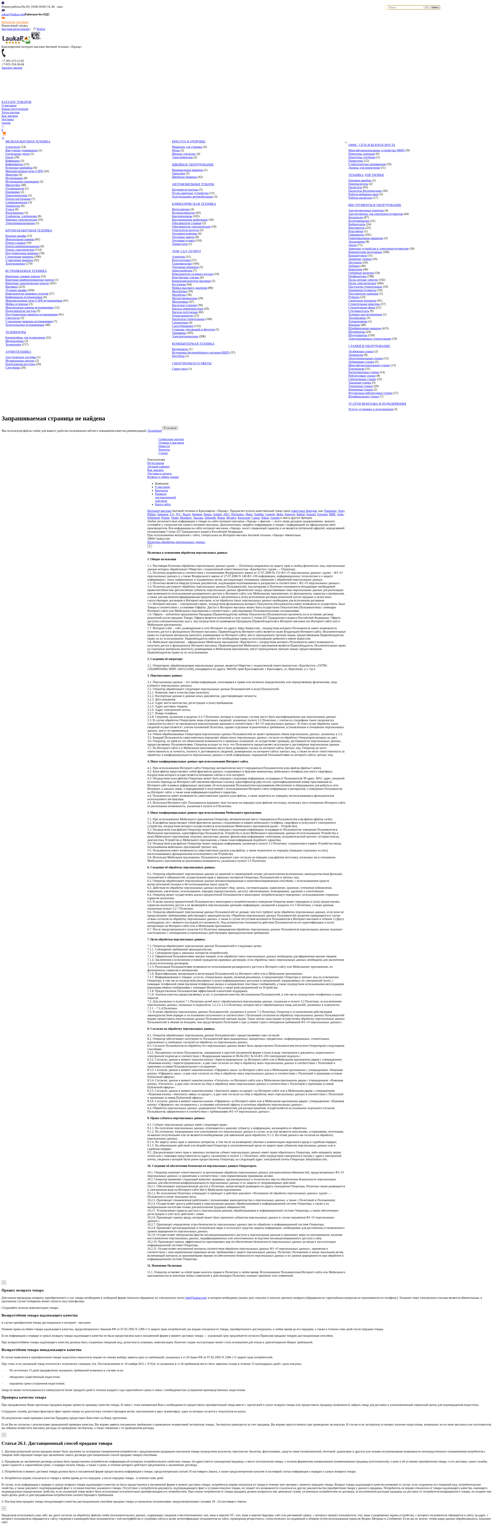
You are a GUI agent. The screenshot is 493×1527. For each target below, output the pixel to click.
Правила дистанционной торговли (165, 497)
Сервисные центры (171, 439)
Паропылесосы (358, 183)
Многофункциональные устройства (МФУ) (376, 150)
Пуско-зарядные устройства (190, 193)
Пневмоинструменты (362, 290)
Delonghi (210, 517)
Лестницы (355, 262)
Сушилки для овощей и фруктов (193, 329)
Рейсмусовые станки (362, 375)
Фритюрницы (14, 212)
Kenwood (244, 517)
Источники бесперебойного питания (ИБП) (201, 352)
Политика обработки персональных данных (176, 542)
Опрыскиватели (182, 315)
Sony (341, 510)
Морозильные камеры (19, 239)
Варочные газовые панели (22, 276)
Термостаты (180, 244)
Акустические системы (20, 357)
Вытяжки (11, 286)
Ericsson (322, 514)
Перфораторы (357, 276)
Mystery (231, 517)
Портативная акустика (20, 364)
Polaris (165, 517)
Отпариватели (14, 188)
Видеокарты (180, 349)
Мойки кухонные (16, 304)
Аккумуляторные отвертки (366, 210)
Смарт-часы (180, 368)
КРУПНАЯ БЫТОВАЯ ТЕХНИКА (28, 230)
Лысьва (198, 517)
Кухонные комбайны (19, 167)
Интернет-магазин (159, 510)
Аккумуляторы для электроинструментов (375, 214)
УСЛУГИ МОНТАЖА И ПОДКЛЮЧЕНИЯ (377, 403)
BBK (332, 514)
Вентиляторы (181, 209)
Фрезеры (354, 324)
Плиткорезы (356, 368)
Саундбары (12, 367)
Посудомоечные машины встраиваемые (31, 314)
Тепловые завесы (183, 237)
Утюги (9, 209)
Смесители (12, 317)
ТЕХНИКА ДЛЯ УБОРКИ (366, 175)
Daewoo (290, 514)
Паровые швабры (359, 180)
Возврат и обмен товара (163, 477)
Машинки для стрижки (187, 146)
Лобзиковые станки (361, 361)
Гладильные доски (17, 153)
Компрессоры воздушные (365, 252)
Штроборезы (356, 331)
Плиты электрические (19, 249)
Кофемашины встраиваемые (24, 297)
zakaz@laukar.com (13, 14)
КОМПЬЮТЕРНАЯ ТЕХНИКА (193, 343)
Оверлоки (178, 173)
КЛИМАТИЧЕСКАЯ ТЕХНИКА (194, 203)
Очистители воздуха (185, 230)
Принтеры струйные (362, 157)
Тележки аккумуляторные (365, 314)
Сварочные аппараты (362, 300)
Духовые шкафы (16, 290)
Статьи (163, 453)
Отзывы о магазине (171, 442)
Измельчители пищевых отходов (26, 293)
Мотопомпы (180, 301)
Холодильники (15, 263)
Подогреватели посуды (20, 311)
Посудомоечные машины (22, 253)
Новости (164, 446)
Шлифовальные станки (363, 396)
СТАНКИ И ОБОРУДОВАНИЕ (369, 346)
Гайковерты (356, 234)
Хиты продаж (11, 112)
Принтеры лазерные (361, 153)
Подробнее (155, 430)
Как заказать (10, 115)
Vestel (174, 517)
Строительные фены (361, 307)
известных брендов (304, 510)
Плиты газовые (15, 242)
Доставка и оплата (159, 473)
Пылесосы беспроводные (365, 190)
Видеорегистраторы (185, 189)
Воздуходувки (181, 260)
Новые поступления (15, 109)
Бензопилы (355, 217)
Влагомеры (355, 231)
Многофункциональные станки (369, 365)
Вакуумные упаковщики (21, 150)
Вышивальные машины (187, 170)
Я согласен (170, 428)
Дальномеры (356, 241)
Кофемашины (14, 164)
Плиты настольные (18, 198)
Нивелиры (355, 269)
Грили (9, 157)
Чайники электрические (21, 219)
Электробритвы (182, 157)
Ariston (217, 514)
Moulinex (186, 517)
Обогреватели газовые (187, 223)
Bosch (186, 514)
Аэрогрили (12, 146)
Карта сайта (163, 504)
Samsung (162, 514)
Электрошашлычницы (20, 223)
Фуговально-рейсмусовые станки (370, 393)
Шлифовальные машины (364, 328)
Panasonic (330, 510)
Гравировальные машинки (365, 238)
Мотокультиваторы (184, 298)
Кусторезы (179, 284)
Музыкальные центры (19, 360)
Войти (41, 29)
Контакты (161, 490)
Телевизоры (13, 344)
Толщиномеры (357, 321)
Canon (256, 517)
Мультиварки (14, 178)
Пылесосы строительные (188, 319)
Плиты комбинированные (22, 246)
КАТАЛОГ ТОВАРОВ (16, 102)
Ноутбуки (178, 356)
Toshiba (259, 514)
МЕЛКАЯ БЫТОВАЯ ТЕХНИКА (27, 141)
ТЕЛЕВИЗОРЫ (15, 332)
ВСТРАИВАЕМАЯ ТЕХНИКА (26, 271)
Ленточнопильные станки (365, 358)
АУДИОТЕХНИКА (18, 351)
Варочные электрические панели (27, 283)
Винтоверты (356, 227)
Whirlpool (153, 517)
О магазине (9, 105)
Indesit (301, 514)
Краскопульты (357, 255)
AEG (226, 514)
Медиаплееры (14, 341)
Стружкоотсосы (358, 311)
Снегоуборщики (182, 326)
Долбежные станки (361, 351)
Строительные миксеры (364, 304)
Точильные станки (360, 386)
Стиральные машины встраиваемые (29, 321)
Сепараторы (180, 322)
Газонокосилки (182, 263)
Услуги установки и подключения (370, 409)
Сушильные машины (19, 260)
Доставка (8, 119)
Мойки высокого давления (189, 287)
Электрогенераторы (185, 336)
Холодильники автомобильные (192, 196)
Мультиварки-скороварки (22, 181)
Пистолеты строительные (365, 286)
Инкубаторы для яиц (185, 277)
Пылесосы (355, 187)
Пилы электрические (362, 283)
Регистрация (155, 463)
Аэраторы (178, 256)
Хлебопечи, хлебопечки (21, 216)
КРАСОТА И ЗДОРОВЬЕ (188, 141)
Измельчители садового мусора (192, 274)
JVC (178, 514)
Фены (176, 150)
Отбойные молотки (361, 272)
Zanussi (311, 514)
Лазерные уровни (359, 259)
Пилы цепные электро (363, 279)
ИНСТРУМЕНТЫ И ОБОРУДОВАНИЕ (374, 205)
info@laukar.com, (196, 1297)
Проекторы (355, 160)
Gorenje (270, 514)
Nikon (265, 517)
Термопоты (12, 205)
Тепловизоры (357, 317)
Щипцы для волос (184, 153)
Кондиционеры (182, 216)
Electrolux (237, 514)
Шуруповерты (357, 335)
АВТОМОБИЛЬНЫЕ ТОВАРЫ (193, 184)
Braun (221, 517)
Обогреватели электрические (191, 226)
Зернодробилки (182, 270)
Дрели (352, 245)
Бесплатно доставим (15, 22)
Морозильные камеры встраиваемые (29, 307)
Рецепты (164, 449)
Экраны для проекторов (364, 167)
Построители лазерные (363, 293)
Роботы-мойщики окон (363, 194)
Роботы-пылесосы (360, 197)
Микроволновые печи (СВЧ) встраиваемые (33, 300)
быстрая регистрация (15, 29)
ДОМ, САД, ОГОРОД (186, 251)
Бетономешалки (358, 220)
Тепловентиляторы (184, 233)
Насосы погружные (185, 312)
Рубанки (354, 297)
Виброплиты (356, 224)
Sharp (248, 514)
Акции (6, 122)
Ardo (340, 514)
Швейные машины (184, 177)
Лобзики (354, 265)
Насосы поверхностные (187, 308)
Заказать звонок (12, 67)
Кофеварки (12, 160)
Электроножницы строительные (369, 338)
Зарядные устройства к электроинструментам (378, 248)
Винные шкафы (15, 235)
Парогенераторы (16, 195)
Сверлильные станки (362, 379)
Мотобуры (179, 294)
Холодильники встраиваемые (24, 324)
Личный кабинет (158, 466)
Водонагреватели (183, 212)
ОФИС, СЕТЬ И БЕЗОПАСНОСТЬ (371, 145)
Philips (151, 514)
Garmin (275, 517)
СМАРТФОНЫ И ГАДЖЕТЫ (191, 363)
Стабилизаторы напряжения (367, 164)
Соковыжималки (16, 202)
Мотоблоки (179, 291)
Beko (280, 514)
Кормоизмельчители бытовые (191, 281)
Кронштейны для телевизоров (25, 337)
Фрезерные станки (360, 389)
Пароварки (12, 192)
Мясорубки (12, 185)
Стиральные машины (19, 256)
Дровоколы (355, 354)
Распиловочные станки (363, 372)
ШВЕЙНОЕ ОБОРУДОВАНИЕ (193, 164)
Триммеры (179, 333)
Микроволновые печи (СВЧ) (24, 171)
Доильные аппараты (185, 267)
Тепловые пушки (183, 240)
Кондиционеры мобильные (190, 219)
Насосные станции (184, 305)
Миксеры (11, 174)
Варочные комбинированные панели (29, 279)
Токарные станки (359, 382)
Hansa (207, 514)
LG (172, 514)
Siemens (197, 514)
